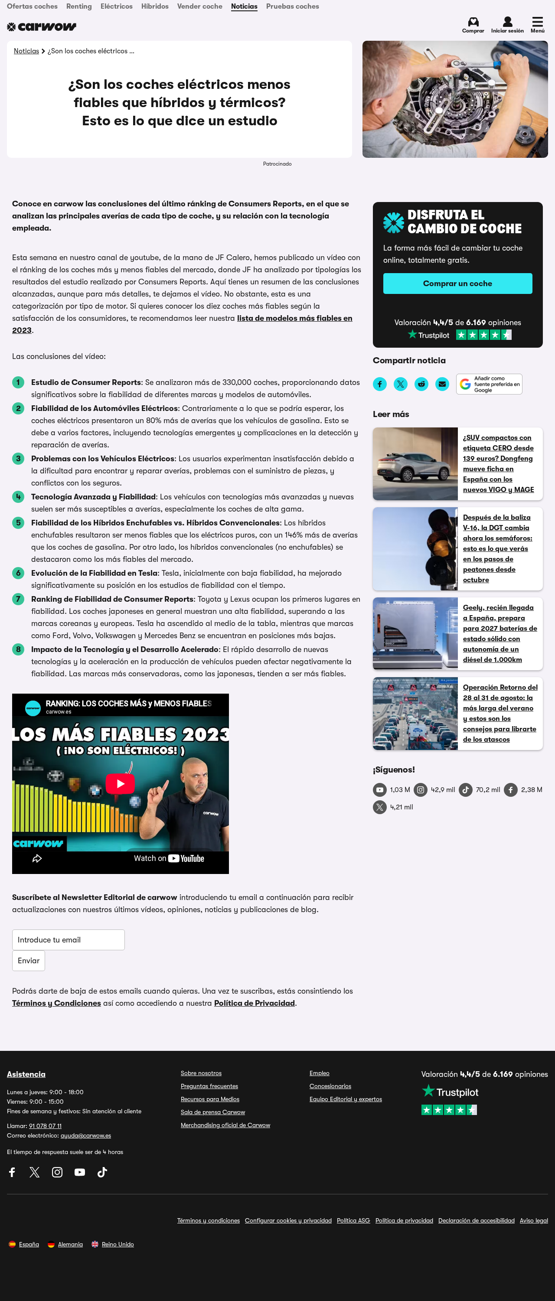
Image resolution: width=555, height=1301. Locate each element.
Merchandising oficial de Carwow (225, 1125)
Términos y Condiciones (56, 1003)
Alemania (70, 1244)
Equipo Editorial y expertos (346, 1099)
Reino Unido (118, 1244)
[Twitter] (35, 1175)
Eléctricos (117, 6)
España (29, 1244)
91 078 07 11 (45, 1125)
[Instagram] (58, 1175)
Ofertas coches (32, 6)
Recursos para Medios (210, 1099)
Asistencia (26, 1074)
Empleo (320, 1072)
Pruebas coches (292, 6)
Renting (79, 6)
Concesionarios (330, 1086)
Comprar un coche (457, 283)
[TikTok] (102, 1175)
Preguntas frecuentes (209, 1086)
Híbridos (155, 6)
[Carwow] (41, 27)
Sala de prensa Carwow (213, 1112)
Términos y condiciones (208, 1220)
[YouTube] (81, 1175)
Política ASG (353, 1220)
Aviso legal (534, 1220)
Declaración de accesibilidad (476, 1220)
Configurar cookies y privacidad (288, 1220)
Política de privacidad (404, 1220)
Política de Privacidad (254, 1003)
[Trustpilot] (460, 334)
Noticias (244, 6)
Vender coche (199, 6)
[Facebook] (13, 1175)
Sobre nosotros (201, 1072)
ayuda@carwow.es (86, 1135)
